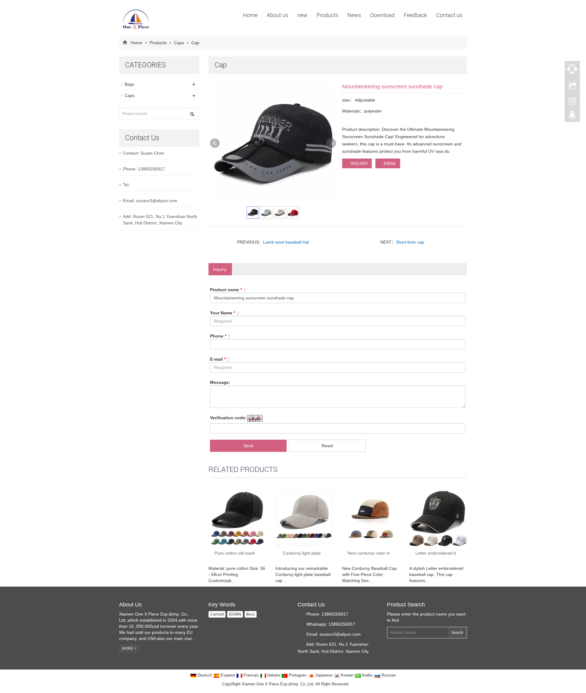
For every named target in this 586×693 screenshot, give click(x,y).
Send (248, 445)
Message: (220, 382)
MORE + (129, 648)
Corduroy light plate (302, 553)
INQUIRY (358, 163)
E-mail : (220, 359)
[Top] (572, 116)
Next (331, 143)
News (354, 15)
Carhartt (217, 614)
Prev (215, 143)
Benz (250, 614)
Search (457, 632)
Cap (194, 42)
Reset (327, 445)
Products (327, 15)
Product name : (228, 289)
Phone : (220, 336)
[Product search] (192, 114)
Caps (179, 42)
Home (250, 15)
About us (277, 15)
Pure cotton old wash (235, 553)
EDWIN (235, 614)
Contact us (449, 15)
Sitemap (356, 684)
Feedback (415, 15)
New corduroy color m (369, 553)
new (302, 15)
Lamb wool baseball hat (286, 242)
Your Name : (224, 312)
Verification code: (228, 417)
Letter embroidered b (435, 553)
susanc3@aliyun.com (156, 200)
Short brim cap (410, 242)
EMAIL (389, 163)
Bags (129, 84)
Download (382, 15)
